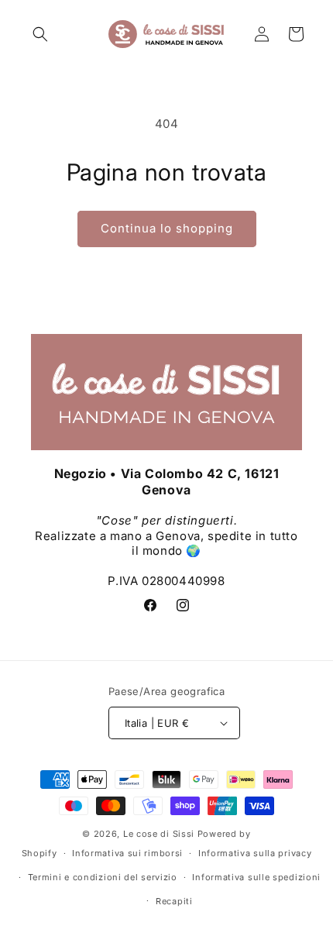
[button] (40, 34)
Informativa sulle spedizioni (256, 877)
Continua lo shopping (167, 228)
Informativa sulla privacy (255, 853)
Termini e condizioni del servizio (102, 877)
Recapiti (174, 901)
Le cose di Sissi (158, 833)
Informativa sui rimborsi (127, 853)
